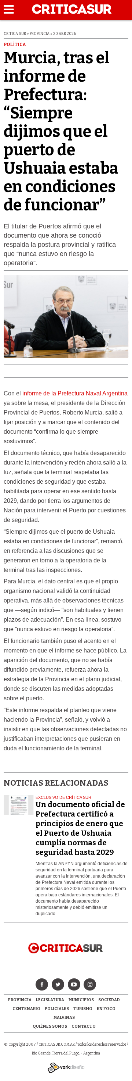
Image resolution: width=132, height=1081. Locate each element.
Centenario (26, 1008)
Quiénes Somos (50, 1026)
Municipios (81, 1000)
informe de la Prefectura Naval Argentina (75, 393)
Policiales (57, 1008)
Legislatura (50, 1000)
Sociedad (109, 1000)
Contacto (84, 1026)
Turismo (82, 1008)
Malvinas (64, 1017)
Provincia (20, 1000)
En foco (106, 1008)
